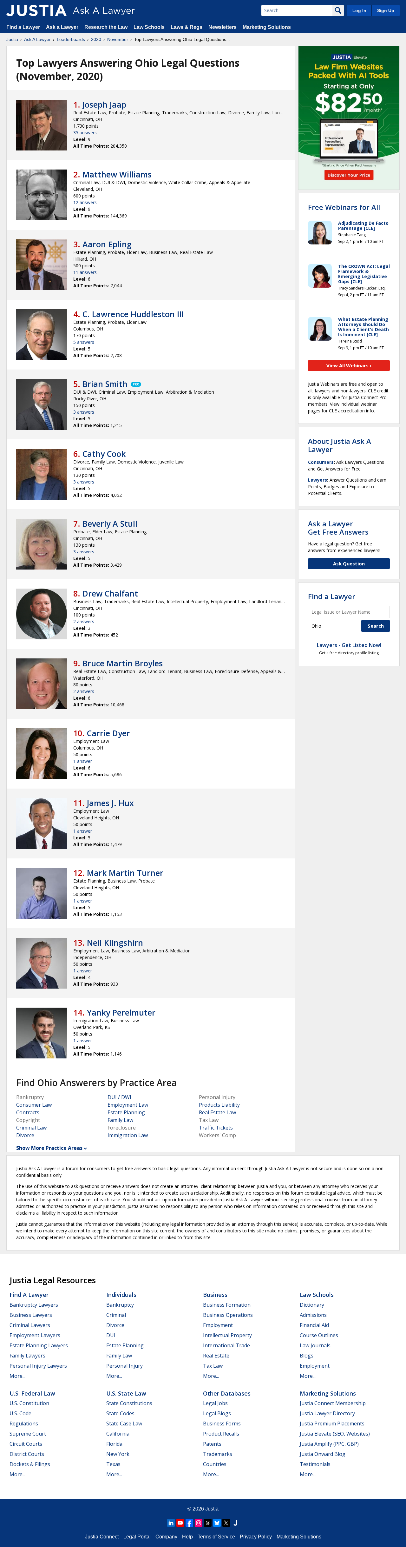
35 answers (85, 133)
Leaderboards (71, 39)
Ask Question (349, 563)
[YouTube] (180, 1523)
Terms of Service (216, 1536)
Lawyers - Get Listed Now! (349, 645)
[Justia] (36, 10)
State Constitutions (129, 1403)
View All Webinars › (349, 365)
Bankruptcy (120, 1304)
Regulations (24, 1423)
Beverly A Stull (109, 523)
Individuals (121, 1294)
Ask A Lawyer (37, 39)
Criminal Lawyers (30, 1325)
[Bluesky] (217, 1523)
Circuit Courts (26, 1443)
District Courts (27, 1453)
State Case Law (124, 1423)
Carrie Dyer (108, 733)
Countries (214, 1464)
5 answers (83, 342)
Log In (359, 10)
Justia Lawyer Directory (327, 1413)
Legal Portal (137, 1536)
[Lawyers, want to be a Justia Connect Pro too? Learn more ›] (135, 384)
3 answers (83, 412)
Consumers (321, 462)
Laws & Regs (186, 27)
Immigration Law (128, 1135)
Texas (113, 1464)
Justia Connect (102, 1536)
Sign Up (385, 10)
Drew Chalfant (110, 593)
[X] (226, 1523)
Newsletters (222, 27)
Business (215, 1294)
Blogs (306, 1355)
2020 (96, 39)
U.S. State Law (126, 1393)
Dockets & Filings (30, 1464)
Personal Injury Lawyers (38, 1365)
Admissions (313, 1314)
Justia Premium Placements (332, 1423)
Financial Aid (314, 1325)
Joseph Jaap (104, 104)
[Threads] (208, 1523)
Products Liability (219, 1104)
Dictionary (312, 1304)
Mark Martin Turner (125, 872)
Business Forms (222, 1423)
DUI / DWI (119, 1097)
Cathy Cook (104, 453)
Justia (12, 39)
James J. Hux (110, 802)
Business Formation (227, 1304)
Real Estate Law (217, 1112)
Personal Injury (124, 1365)
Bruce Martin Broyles (122, 663)
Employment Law (128, 1104)
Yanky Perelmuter (121, 1012)
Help (187, 1536)
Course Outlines (319, 1335)
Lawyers (317, 480)
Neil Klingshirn (115, 942)
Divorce (25, 1135)
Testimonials (315, 1464)
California (117, 1433)
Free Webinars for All (344, 207)
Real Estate (216, 1355)
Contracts (27, 1112)
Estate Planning (126, 1112)
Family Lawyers (27, 1355)
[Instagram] (198, 1523)
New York (117, 1453)
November (117, 39)
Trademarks (217, 1453)
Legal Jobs (215, 1403)
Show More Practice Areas (49, 1147)
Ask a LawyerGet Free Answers (338, 528)
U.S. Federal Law (32, 1393)
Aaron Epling (107, 244)
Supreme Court (28, 1433)
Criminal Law (31, 1127)
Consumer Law (34, 1104)
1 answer (82, 761)
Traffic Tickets (216, 1127)
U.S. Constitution (29, 1403)
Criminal (116, 1314)
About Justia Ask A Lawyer (339, 445)
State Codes (120, 1413)
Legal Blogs (217, 1413)
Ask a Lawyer (63, 27)
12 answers (85, 202)
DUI (110, 1335)
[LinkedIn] (171, 1523)
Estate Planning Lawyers (39, 1345)
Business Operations (228, 1314)
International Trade (226, 1345)
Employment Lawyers (35, 1335)
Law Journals (315, 1345)
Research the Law (106, 27)
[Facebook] (189, 1523)
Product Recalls (221, 1433)
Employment (218, 1325)
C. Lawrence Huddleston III (133, 314)
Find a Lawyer (23, 27)
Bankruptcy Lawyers (34, 1304)
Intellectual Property (227, 1335)
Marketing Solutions (267, 27)
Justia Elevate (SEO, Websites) (335, 1433)
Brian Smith (105, 383)
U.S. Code (20, 1413)
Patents (212, 1443)
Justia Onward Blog (322, 1453)
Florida (114, 1443)
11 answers (85, 272)
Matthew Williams (117, 174)
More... (17, 1375)
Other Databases (227, 1393)
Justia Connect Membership (333, 1403)
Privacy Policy (256, 1536)
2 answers (83, 621)
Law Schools (149, 27)
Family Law (120, 1120)
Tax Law (213, 1365)
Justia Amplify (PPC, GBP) (329, 1443)
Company (166, 1536)
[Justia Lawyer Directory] (235, 1523)
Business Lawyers (31, 1314)
